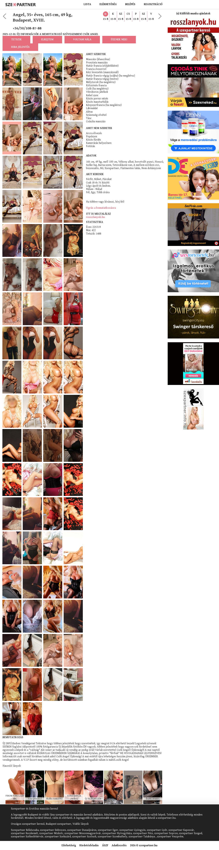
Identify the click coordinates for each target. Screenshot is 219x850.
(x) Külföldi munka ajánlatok (193, 13)
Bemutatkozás (13, 737)
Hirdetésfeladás (89, 845)
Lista (87, 4)
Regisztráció (153, 4)
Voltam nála (82, 39)
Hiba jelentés (20, 47)
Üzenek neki (119, 39)
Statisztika (94, 222)
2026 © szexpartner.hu (143, 845)
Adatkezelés (119, 845)
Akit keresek (95, 174)
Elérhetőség (108, 4)
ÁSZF (105, 845)
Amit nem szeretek (99, 128)
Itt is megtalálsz (98, 214)
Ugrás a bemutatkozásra (101, 208)
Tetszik (16, 39)
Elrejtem (47, 39)
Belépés (130, 4)
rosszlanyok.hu (95, 217)
